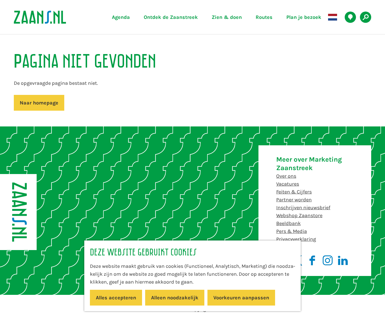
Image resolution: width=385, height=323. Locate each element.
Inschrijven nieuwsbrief (303, 207)
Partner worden (294, 200)
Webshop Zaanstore (299, 215)
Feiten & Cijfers (294, 192)
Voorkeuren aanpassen (241, 298)
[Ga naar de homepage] (53, 17)
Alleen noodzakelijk (174, 298)
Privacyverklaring (296, 239)
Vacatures (287, 184)
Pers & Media (291, 231)
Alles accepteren (116, 298)
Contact (285, 247)
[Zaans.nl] (18, 212)
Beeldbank (288, 223)
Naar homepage (39, 103)
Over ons (286, 176)
